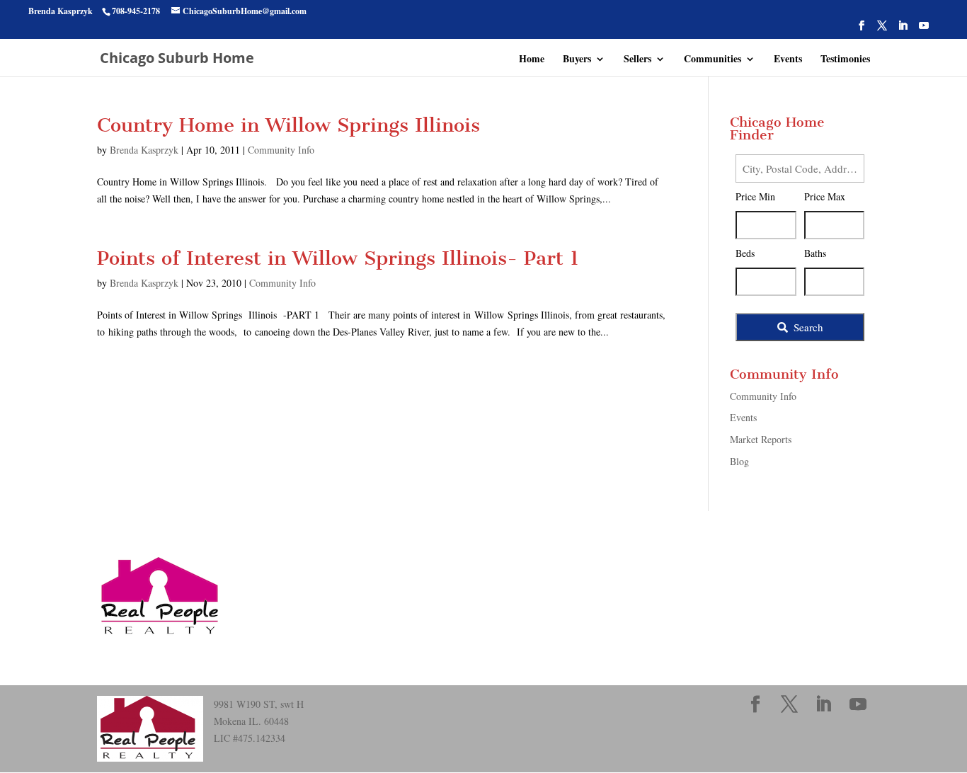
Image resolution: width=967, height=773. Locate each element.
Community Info (281, 149)
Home (531, 60)
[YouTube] (924, 30)
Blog (739, 461)
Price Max (824, 196)
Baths (815, 253)
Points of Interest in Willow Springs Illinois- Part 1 (338, 258)
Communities (712, 60)
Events (788, 60)
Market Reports (760, 439)
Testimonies (845, 60)
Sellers (637, 60)
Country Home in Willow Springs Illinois (288, 125)
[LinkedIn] (903, 30)
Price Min (755, 196)
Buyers (577, 60)
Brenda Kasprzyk (144, 149)
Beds (745, 253)
